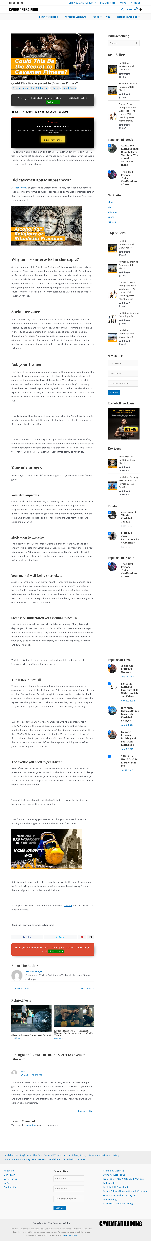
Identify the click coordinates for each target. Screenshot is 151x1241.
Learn (111, 217)
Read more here (70, 1235)
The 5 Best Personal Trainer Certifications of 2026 (129, 178)
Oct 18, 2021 (127, 676)
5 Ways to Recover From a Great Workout (31, 1035)
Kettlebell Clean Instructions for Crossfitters (130, 537)
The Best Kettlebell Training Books (51, 1155)
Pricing (122, 2)
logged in (31, 1125)
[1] (112, 148)
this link (68, 905)
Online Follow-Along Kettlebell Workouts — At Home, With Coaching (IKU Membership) (125, 1195)
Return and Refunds (99, 1155)
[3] (112, 710)
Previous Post (20, 988)
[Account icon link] (140, 9)
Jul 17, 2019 (127, 770)
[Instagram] (10, 3)
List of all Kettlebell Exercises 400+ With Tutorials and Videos (129, 690)
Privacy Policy (79, 1155)
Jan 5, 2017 (127, 749)
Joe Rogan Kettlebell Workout (127, 669)
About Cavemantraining (17, 1159)
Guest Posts (69, 88)
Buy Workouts (107, 2)
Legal (7, 1183)
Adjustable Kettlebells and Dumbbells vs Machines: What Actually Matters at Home (130, 155)
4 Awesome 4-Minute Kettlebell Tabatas (129, 516)
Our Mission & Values (74, 1159)
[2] (112, 174)
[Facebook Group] (14, 3)
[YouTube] (18, 3)
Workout (112, 212)
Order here (52, 102)
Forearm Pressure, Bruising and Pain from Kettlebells (128, 738)
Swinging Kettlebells (114, 1174)
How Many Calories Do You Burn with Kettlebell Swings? (130, 714)
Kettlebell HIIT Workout (115, 1187)
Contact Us (10, 1187)
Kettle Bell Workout (113, 1170)
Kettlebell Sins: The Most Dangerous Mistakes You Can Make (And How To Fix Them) (73, 1033)
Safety (116, 1155)
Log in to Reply (86, 1111)
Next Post (87, 988)
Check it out (55, 951)
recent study (20, 187)
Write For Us (10, 1179)
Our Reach (9, 1174)
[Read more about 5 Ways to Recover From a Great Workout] (31, 1018)
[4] (112, 734)
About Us (9, 1170)
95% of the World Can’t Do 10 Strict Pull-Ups (129, 760)
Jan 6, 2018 (127, 725)
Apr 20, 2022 (128, 700)
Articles (55, 88)
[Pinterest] (21, 3)
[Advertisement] (124, 618)
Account (135, 2)
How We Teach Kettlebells (46, 1159)
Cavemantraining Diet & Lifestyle (30, 88)
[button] (122, 9)
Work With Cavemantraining (118, 1203)
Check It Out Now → (53, 140)
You (110, 207)
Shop (110, 202)
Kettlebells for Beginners (17, 1155)
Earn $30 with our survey (82, 2)
